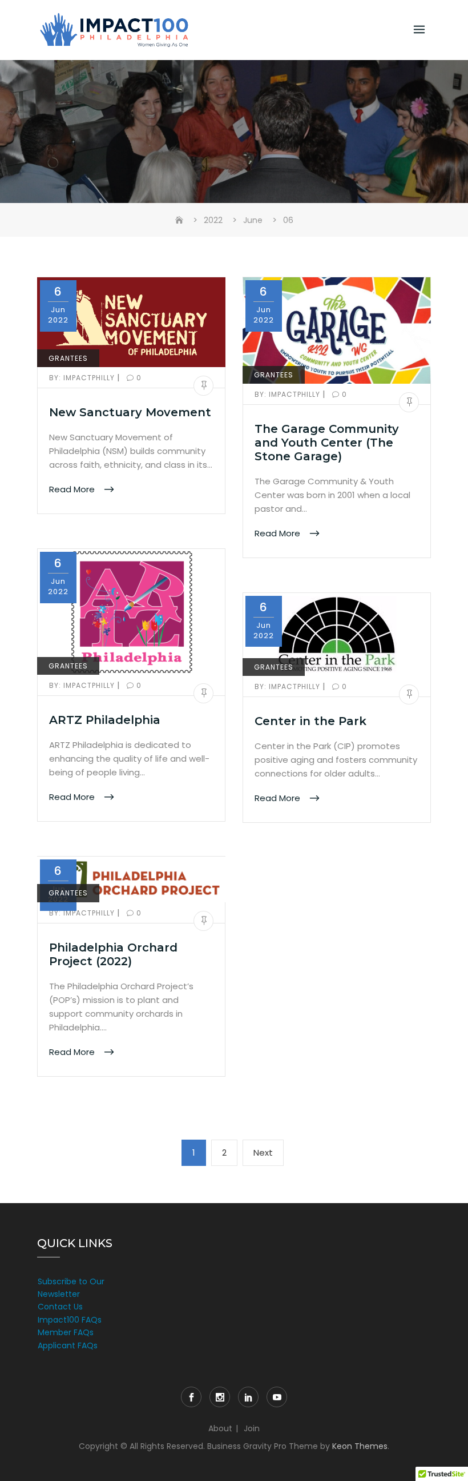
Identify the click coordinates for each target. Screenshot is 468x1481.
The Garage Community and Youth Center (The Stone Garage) (327, 442)
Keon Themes (360, 1446)
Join (252, 1428)
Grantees (68, 358)
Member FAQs (66, 1332)
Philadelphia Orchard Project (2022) (113, 954)
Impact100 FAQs (70, 1319)
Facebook (191, 1397)
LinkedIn (248, 1397)
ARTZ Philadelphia (104, 720)
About (220, 1428)
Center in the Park (310, 721)
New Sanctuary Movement (130, 412)
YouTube (277, 1397)
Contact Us (60, 1306)
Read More (73, 489)
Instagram (219, 1397)
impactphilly (83, 378)
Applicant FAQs (68, 1345)
